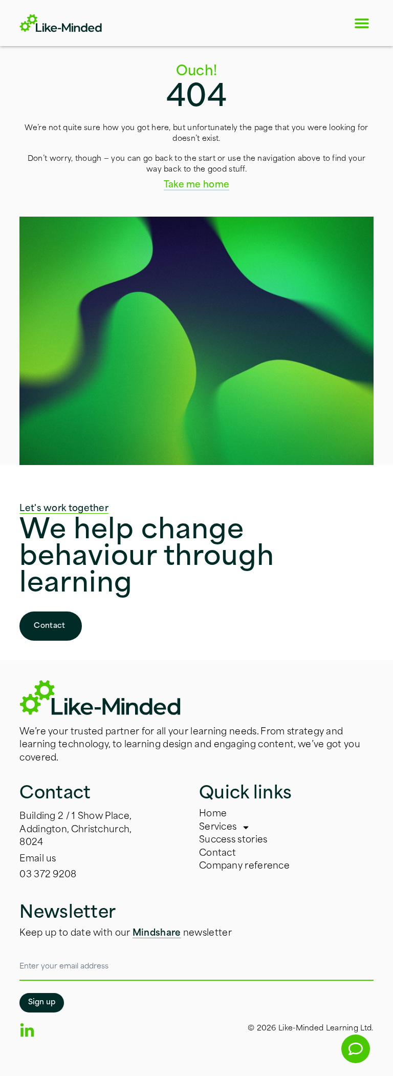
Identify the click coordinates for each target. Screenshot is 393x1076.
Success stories (233, 840)
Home (213, 814)
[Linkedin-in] (27, 1031)
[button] (362, 23)
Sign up (41, 1002)
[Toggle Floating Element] (355, 1049)
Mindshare (157, 933)
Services (217, 827)
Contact (217, 853)
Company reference (244, 866)
